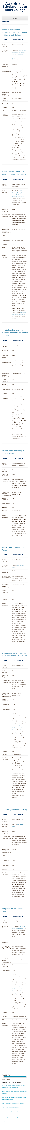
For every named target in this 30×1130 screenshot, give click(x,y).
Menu (15, 18)
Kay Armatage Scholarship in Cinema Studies (13, 1103)
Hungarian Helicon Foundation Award (11, 1121)
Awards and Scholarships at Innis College (15, 6)
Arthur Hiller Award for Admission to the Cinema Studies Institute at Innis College (15, 32)
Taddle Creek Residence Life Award (10, 1107)
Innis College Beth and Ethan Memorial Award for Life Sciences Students (15, 332)
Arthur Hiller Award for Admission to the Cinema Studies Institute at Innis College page (19, 54)
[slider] (3, 1077)
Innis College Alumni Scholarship (14, 809)
